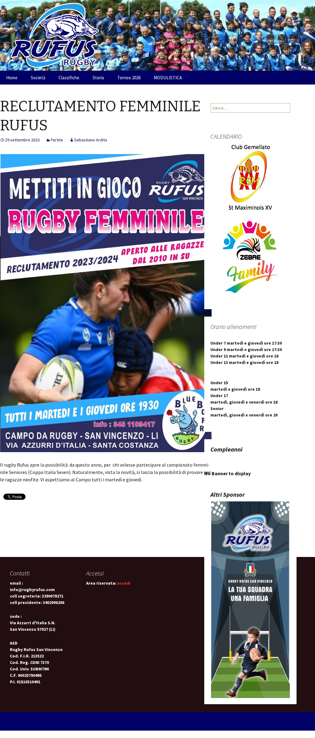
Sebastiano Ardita (90, 140)
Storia (98, 78)
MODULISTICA (168, 78)
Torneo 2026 (129, 78)
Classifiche (68, 78)
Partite (57, 140)
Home (12, 78)
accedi (123, 583)
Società (38, 78)
